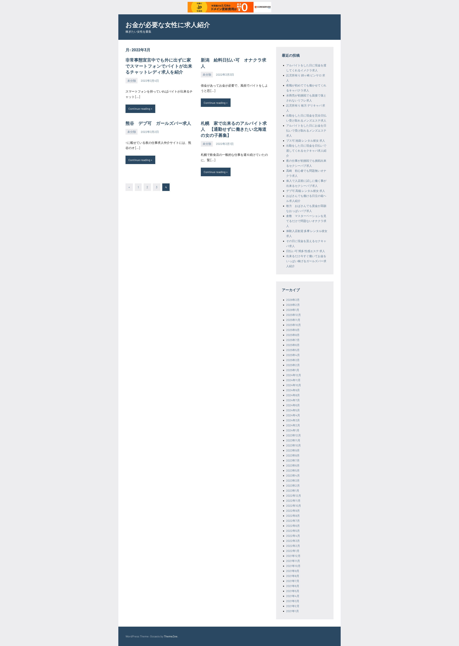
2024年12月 (293, 375)
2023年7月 (293, 460)
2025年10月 (293, 324)
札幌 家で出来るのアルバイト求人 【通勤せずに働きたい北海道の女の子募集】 (234, 129)
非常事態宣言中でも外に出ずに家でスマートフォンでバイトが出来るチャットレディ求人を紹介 (159, 65)
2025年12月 (293, 314)
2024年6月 (293, 405)
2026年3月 (293, 299)
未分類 (131, 80)
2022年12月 (293, 495)
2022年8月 (293, 515)
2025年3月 (293, 360)
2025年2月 (293, 365)
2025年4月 (293, 355)
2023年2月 (293, 485)
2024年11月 (293, 380)
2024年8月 (293, 395)
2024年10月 (293, 385)
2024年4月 (293, 415)
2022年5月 (293, 530)
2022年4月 (293, 535)
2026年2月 (293, 304)
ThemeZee (171, 636)
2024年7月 (293, 400)
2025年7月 (293, 340)
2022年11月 (293, 500)
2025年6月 (293, 345)
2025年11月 (293, 319)
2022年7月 (293, 520)
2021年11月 (293, 560)
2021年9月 (292, 570)
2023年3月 (293, 480)
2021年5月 (292, 591)
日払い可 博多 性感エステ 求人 (305, 251)
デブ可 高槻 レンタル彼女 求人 (305, 190)
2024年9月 (293, 390)
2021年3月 (292, 601)
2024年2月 (293, 425)
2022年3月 (293, 540)
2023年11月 (293, 440)
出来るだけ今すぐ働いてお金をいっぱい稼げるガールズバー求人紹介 (306, 261)
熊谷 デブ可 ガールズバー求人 (158, 123)
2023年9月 (293, 450)
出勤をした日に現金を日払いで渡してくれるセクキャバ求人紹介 (306, 150)
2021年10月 (293, 565)
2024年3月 (293, 420)
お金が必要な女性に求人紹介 (168, 24)
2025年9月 (293, 330)
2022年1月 (292, 550)
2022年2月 (293, 545)
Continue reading (139, 108)
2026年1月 (292, 309)
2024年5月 (293, 410)
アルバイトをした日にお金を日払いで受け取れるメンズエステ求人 (306, 130)
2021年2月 (292, 606)
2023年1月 (292, 490)
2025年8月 (293, 335)
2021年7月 (292, 581)
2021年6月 (292, 586)
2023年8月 (293, 455)
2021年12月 (293, 555)
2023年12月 (293, 435)
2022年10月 (293, 505)
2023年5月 (293, 470)
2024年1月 (292, 430)
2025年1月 (292, 370)
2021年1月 (292, 611)
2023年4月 (293, 475)
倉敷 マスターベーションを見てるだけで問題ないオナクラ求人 (306, 221)
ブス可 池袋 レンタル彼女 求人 (305, 140)
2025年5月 (293, 350)
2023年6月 (293, 465)
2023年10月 (293, 445)
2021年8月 (292, 576)
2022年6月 (293, 525)
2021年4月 (292, 596)
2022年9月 (293, 510)
